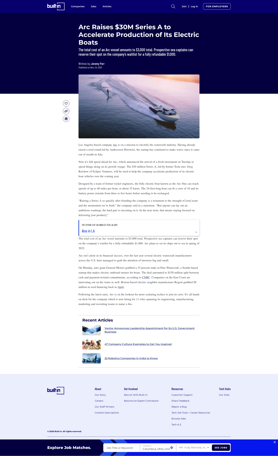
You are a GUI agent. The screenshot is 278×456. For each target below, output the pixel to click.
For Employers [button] (217, 6)
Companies (77, 6)
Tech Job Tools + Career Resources (190, 412)
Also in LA (88, 231)
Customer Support (182, 394)
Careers (99, 400)
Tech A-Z (176, 424)
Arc (115, 145)
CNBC (146, 277)
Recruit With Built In (135, 394)
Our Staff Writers (104, 406)
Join (184, 6)
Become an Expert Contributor (141, 400)
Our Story (100, 394)
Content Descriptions (107, 412)
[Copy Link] (66, 111)
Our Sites (224, 394)
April (121, 287)
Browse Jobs (178, 418)
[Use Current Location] (171, 448)
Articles (107, 6)
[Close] (274, 442)
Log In (194, 6)
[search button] (173, 6)
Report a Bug (179, 406)
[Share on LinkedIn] (66, 119)
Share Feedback (180, 400)
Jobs (93, 6)
